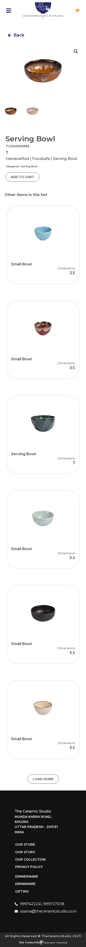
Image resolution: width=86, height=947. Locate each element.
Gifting (22, 891)
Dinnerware (26, 876)
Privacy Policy (29, 867)
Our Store (25, 844)
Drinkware (25, 884)
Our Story (25, 852)
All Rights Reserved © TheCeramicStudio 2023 (43, 936)
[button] (16, 35)
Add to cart (22, 177)
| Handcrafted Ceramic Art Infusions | (43, 16)
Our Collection (30, 859)
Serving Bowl (29, 166)
